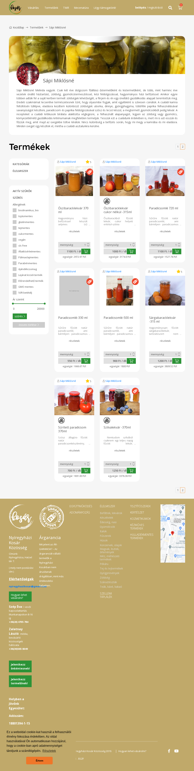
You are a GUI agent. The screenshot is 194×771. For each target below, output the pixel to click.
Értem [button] (39, 760)
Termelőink (51, 7)
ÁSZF (81, 758)
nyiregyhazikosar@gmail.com (28, 586)
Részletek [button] (49, 750)
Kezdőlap (18, 27)
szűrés (19, 316)
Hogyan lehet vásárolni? (19, 596)
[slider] (13, 304)
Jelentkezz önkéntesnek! (20, 666)
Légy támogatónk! (105, 7)
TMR (66, 7)
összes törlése (28, 325)
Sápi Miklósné (68, 161)
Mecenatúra (81, 7)
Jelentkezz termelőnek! (19, 681)
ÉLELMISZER (20, 171)
